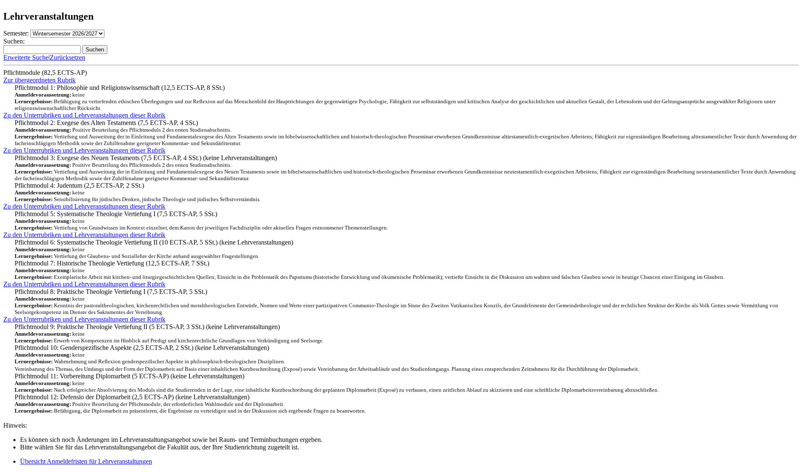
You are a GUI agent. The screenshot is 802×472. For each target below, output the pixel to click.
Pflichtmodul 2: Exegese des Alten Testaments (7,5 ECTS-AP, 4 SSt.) (406, 132)
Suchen (95, 49)
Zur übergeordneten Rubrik (39, 80)
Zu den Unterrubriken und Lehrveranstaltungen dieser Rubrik (84, 115)
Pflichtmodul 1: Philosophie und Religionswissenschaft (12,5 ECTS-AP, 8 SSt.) (395, 97)
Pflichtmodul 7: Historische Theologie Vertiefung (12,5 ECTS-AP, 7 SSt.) (369, 270)
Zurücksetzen (67, 57)
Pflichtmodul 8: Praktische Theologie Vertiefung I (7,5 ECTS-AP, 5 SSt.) (396, 301)
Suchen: (14, 41)
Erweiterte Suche (25, 57)
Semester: (16, 33)
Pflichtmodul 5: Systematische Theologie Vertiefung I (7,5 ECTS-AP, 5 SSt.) (201, 220)
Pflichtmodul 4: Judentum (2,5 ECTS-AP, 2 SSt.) (138, 192)
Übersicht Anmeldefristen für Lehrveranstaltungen (86, 461)
